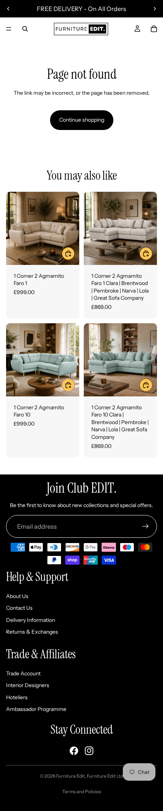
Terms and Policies (81, 791)
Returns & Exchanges (32, 631)
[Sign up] (146, 526)
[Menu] (8, 29)
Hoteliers (17, 697)
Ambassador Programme (36, 709)
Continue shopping (81, 119)
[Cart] (154, 28)
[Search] (25, 28)
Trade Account (23, 673)
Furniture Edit (70, 776)
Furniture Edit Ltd (105, 776)
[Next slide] (154, 8)
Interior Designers (27, 685)
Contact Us (19, 607)
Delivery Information (30, 620)
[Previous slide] (8, 8)
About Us (17, 596)
